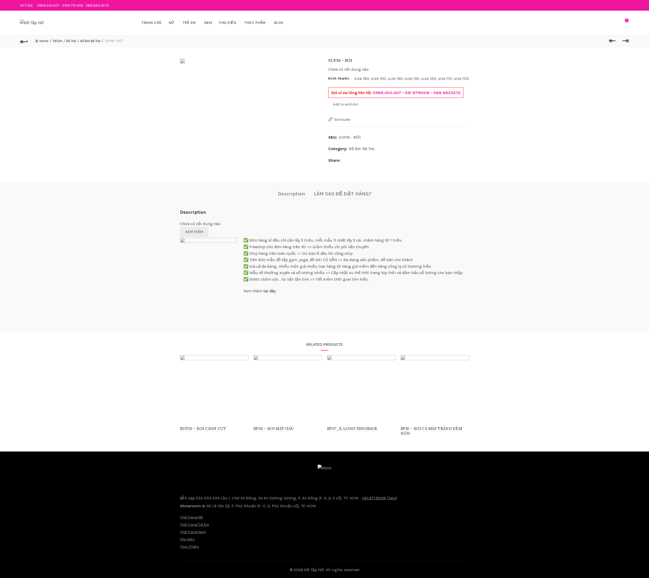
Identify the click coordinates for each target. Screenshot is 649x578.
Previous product (612, 41)
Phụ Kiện (227, 23)
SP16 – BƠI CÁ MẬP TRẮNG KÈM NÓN (431, 431)
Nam (208, 23)
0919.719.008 (72, 5)
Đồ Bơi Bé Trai (90, 41)
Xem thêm (194, 232)
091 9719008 (417, 92)
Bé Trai (71, 41)
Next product (625, 41)
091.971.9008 (374, 498)
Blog (278, 23)
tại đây (269, 290)
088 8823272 (447, 92)
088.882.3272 (97, 5)
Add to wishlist (345, 104)
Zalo (392, 498)
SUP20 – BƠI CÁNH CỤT (203, 428)
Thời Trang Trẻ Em (194, 524)
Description (291, 194)
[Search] (612, 23)
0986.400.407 (48, 5)
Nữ (171, 23)
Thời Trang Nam (193, 532)
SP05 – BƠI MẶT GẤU (274, 428)
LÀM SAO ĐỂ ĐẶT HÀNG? (342, 194)
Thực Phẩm (255, 23)
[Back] (23, 41)
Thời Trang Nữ (191, 517)
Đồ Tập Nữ (314, 569)
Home (44, 41)
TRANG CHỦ (151, 23)
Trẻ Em (189, 23)
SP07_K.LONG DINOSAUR (352, 428)
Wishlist (626, 20)
